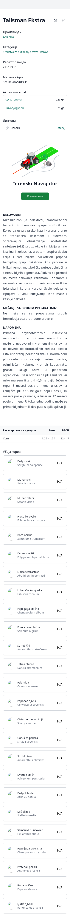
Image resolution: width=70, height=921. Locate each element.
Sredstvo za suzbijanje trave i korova (26, 52)
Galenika (8, 37)
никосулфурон (14, 108)
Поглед (60, 128)
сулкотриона (13, 99)
